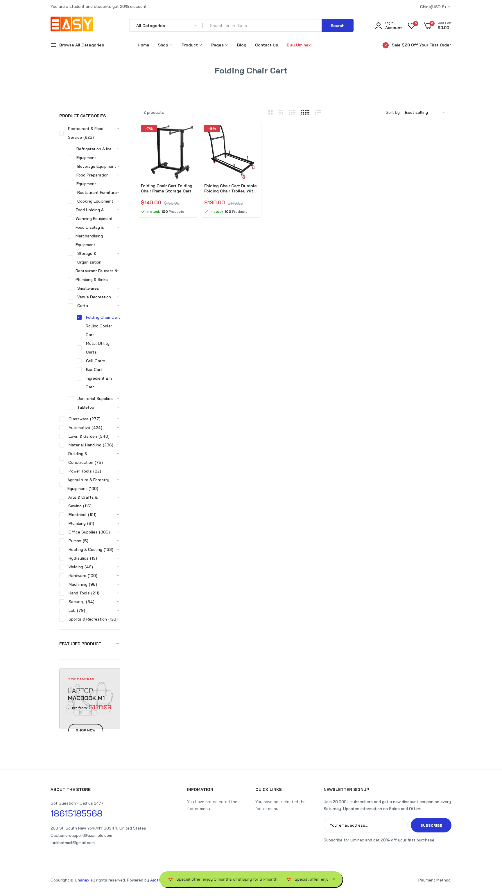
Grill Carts (95, 360)
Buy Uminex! (299, 45)
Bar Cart (94, 369)
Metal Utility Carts (98, 348)
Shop (163, 45)
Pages (218, 45)
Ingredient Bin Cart (99, 383)
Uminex (82, 880)
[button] (89, 643)
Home (143, 45)
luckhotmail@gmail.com (73, 842)
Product (190, 45)
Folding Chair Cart (103, 317)
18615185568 (77, 813)
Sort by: (393, 112)
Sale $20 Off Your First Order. (421, 45)
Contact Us (266, 45)
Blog (241, 45)
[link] (189, 134)
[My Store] (72, 25)
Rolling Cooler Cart (99, 330)
